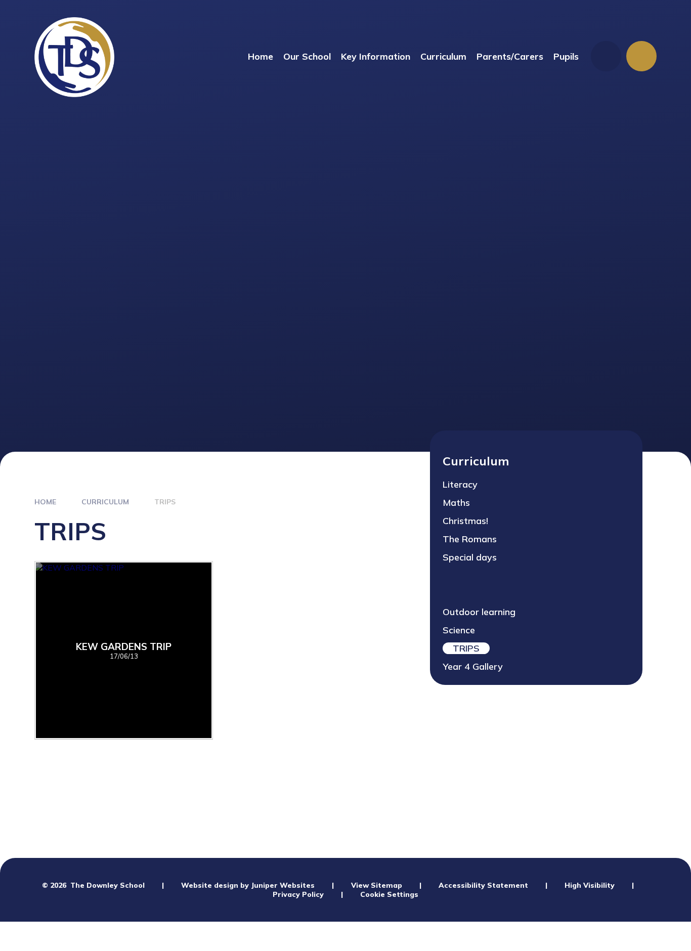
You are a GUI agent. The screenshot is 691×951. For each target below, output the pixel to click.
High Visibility (590, 885)
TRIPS (165, 501)
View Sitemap (376, 885)
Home (45, 501)
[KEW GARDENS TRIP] (123, 650)
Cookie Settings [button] (389, 894)
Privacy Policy (298, 894)
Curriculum (105, 501)
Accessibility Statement (483, 885)
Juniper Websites (283, 885)
